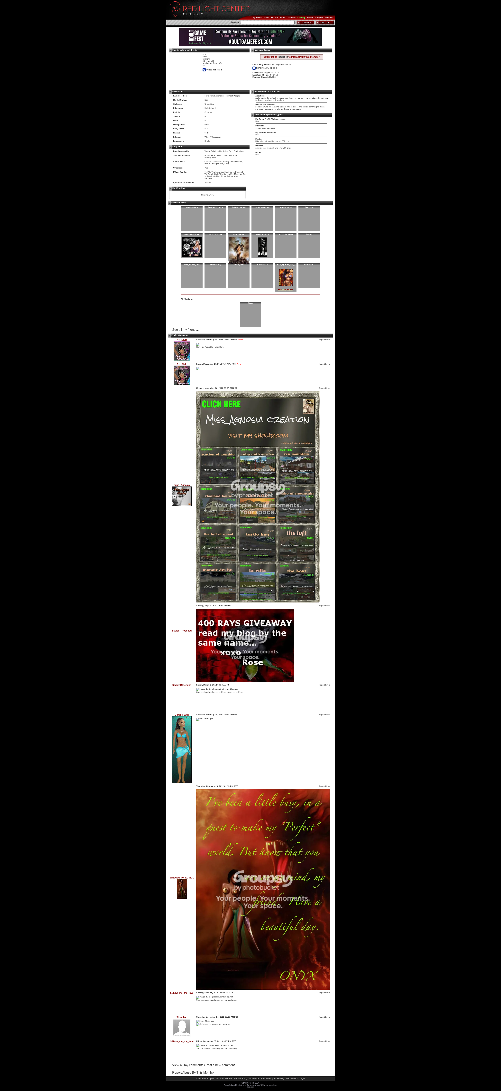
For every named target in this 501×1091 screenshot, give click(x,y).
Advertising (278, 1078)
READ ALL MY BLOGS (266, 68)
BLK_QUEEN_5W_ (286, 264)
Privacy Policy (240, 1078)
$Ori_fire (309, 207)
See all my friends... (185, 329)
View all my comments (187, 1065)
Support (319, 17)
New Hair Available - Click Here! (210, 347)
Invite (282, 17)
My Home (257, 17)
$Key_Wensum (262, 207)
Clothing (301, 17)
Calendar (291, 17)
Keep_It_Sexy (262, 234)
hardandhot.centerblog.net (217, 692)
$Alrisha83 (309, 264)
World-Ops (254, 1078)
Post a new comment (220, 1065)
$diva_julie (238, 264)
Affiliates (329, 17)
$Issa (250, 303)
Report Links (324, 340)
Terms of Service (224, 1078)
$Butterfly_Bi (286, 207)
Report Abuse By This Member (193, 1072)
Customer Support (205, 1078)
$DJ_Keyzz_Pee (192, 264)
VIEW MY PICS (214, 69)
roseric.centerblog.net (214, 1000)
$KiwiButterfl (192, 207)
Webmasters (292, 1078)
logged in (283, 57)
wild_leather (239, 234)
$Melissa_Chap (215, 207)
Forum (310, 17)
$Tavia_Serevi (239, 207)
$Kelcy (309, 234)
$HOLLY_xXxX (215, 234)
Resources (266, 1078)
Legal (302, 1078)
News (266, 17)
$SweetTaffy (215, 264)
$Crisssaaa (262, 264)
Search (274, 17)
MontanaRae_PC (192, 234)
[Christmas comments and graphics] (213, 1024)
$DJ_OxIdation (286, 234)
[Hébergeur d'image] (204, 719)
